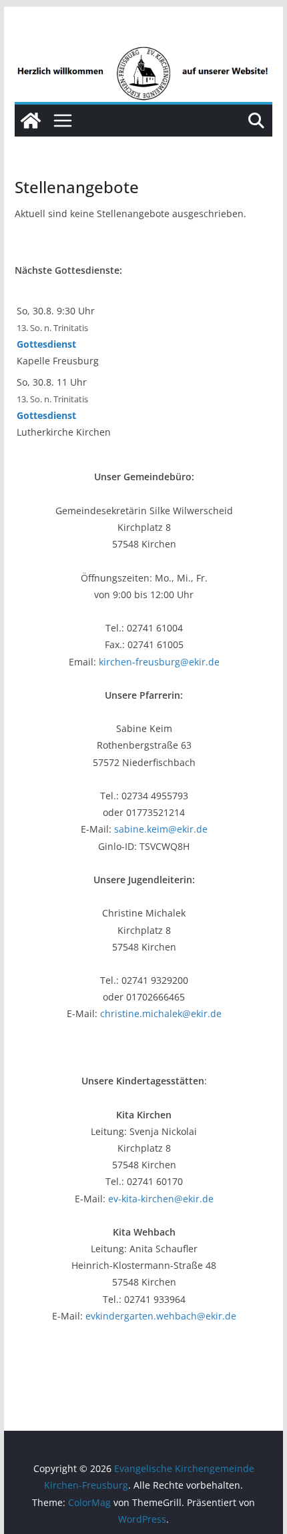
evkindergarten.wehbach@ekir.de (160, 1316)
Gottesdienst (46, 344)
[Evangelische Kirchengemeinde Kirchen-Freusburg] (143, 54)
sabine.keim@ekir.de (161, 829)
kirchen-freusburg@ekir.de (159, 661)
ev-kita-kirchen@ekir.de (161, 1198)
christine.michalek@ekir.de (161, 1013)
